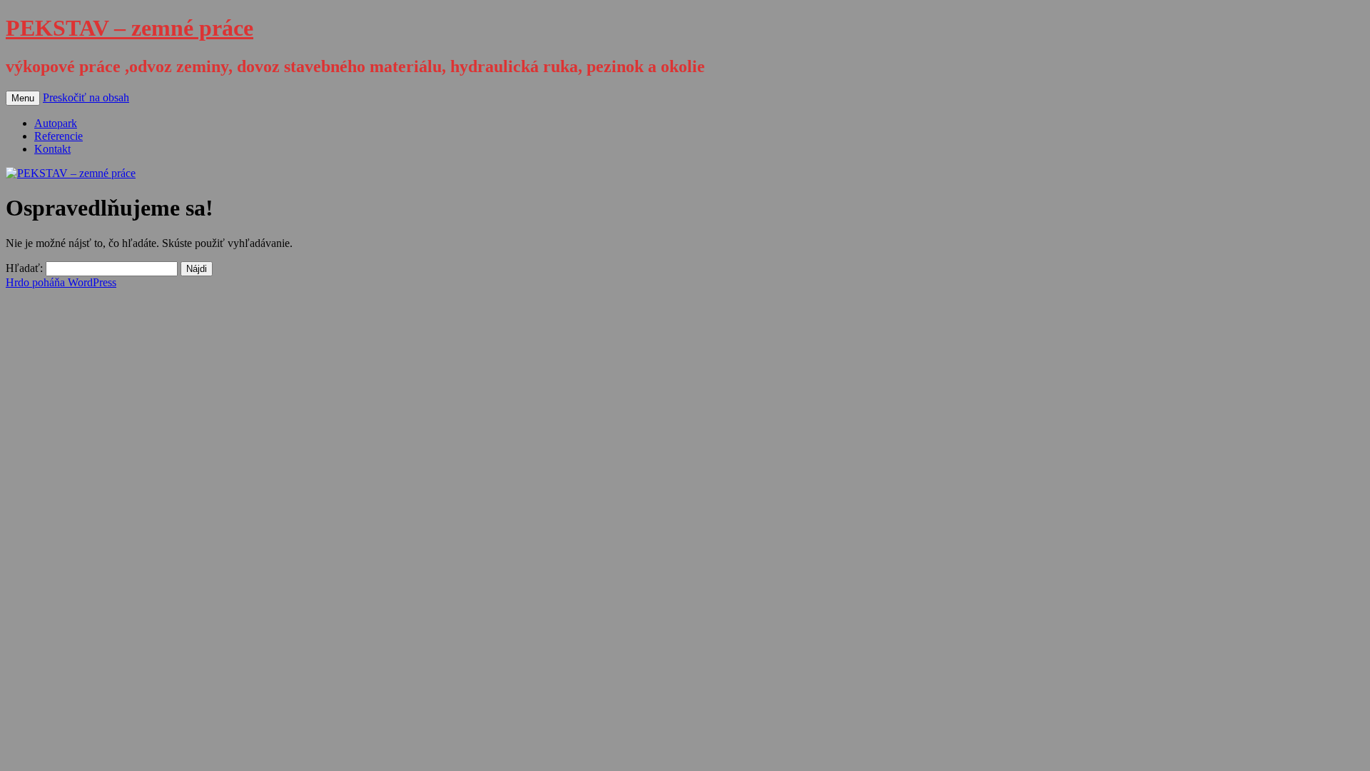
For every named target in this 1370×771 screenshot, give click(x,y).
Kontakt (52, 149)
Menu (22, 98)
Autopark (55, 123)
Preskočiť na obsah (86, 97)
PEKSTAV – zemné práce (129, 28)
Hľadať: (24, 268)
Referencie (58, 136)
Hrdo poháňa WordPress (61, 282)
